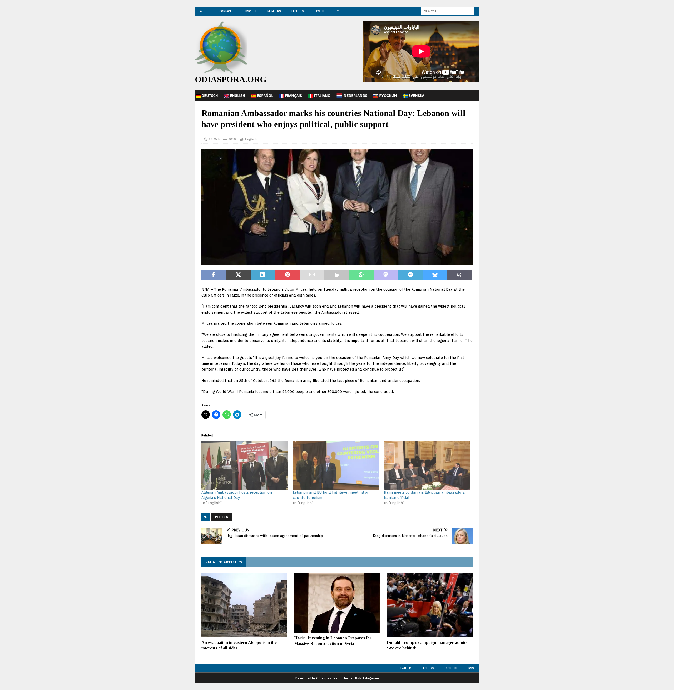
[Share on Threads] (459, 275)
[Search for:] (447, 11)
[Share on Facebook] (213, 275)
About (204, 11)
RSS (471, 668)
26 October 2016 (222, 139)
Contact (225, 11)
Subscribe (249, 11)
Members (274, 11)
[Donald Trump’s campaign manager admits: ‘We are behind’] (430, 605)
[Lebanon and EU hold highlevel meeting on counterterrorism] (336, 465)
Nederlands (355, 96)
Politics (221, 517)
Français (293, 96)
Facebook (298, 11)
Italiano (322, 96)
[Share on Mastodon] (386, 275)
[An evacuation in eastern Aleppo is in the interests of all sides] (244, 605)
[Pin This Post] (287, 275)
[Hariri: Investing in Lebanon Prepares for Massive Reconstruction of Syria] (337, 603)
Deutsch (209, 96)
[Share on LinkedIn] (263, 275)
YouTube (343, 11)
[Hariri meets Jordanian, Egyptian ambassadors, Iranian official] (427, 465)
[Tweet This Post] (238, 275)
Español (265, 96)
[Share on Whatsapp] (361, 275)
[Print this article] (336, 275)
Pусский (388, 96)
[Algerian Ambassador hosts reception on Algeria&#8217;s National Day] (244, 465)
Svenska (416, 96)
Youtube (452, 668)
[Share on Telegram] (410, 275)
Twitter (321, 11)
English (237, 96)
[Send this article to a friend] (312, 275)
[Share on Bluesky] (435, 275)
